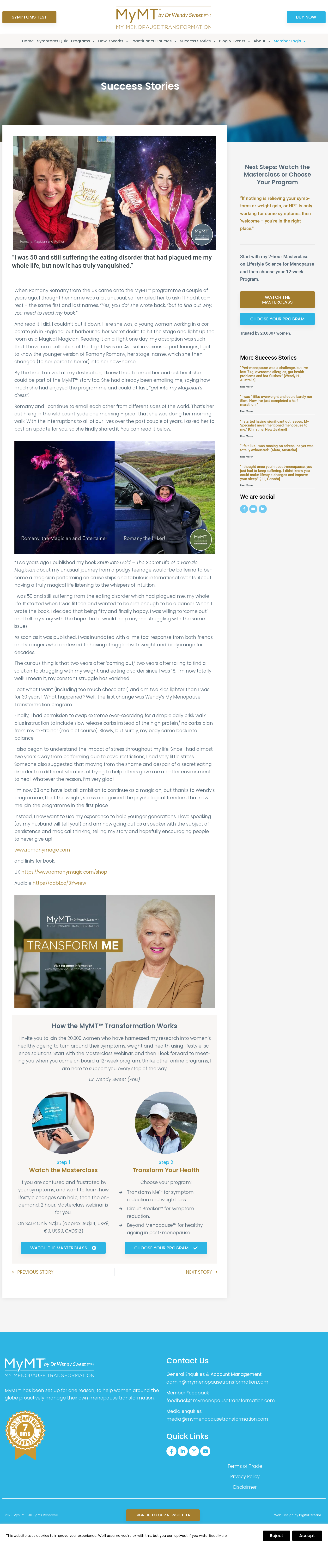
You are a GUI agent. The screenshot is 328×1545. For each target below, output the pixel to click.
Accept (307, 1535)
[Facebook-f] (171, 1451)
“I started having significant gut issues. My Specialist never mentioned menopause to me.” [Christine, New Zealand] (274, 425)
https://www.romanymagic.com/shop (64, 872)
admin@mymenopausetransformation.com (217, 1382)
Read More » (246, 386)
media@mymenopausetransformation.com (217, 1419)
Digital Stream (310, 1515)
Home (28, 41)
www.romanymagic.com (42, 850)
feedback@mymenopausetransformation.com (220, 1400)
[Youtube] (253, 509)
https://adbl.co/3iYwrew (59, 883)
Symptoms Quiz (52, 41)
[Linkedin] (263, 509)
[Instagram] (194, 1451)
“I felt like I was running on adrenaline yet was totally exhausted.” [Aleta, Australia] (277, 448)
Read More (218, 1535)
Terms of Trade (244, 1466)
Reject (276, 1535)
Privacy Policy (245, 1476)
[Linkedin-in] (183, 1451)
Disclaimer (245, 1487)
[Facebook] (244, 509)
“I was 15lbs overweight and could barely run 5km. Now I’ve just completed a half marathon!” (276, 400)
